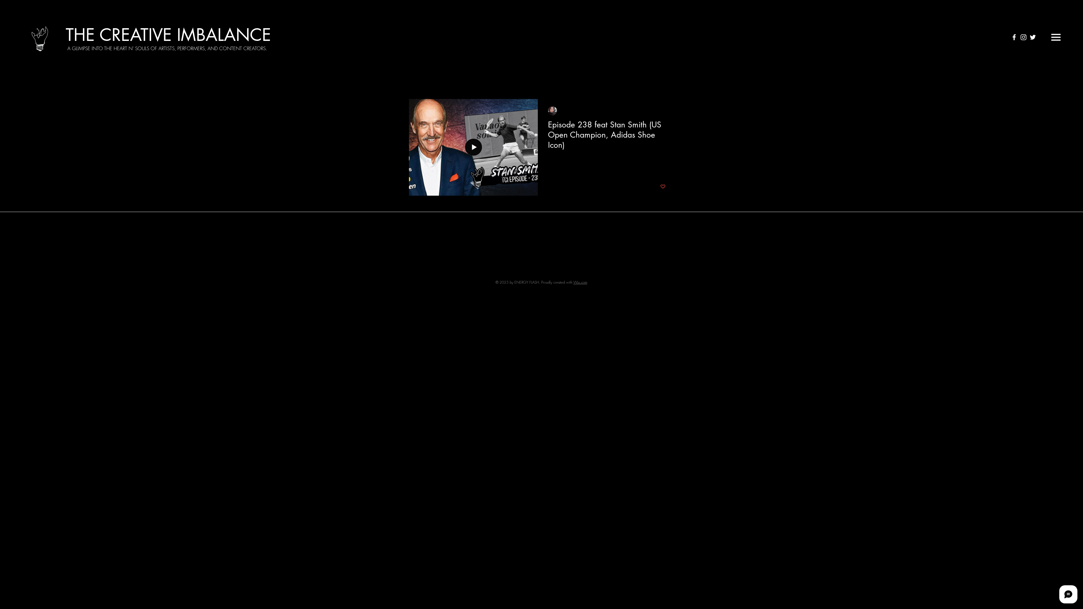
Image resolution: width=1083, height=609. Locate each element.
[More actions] (664, 110)
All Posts (416, 82)
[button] (1056, 37)
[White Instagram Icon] (1023, 37)
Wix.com (580, 282)
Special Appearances (497, 82)
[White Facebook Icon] (1014, 37)
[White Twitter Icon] (1033, 37)
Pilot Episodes (582, 82)
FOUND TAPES (620, 82)
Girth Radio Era (543, 82)
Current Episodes (450, 82)
